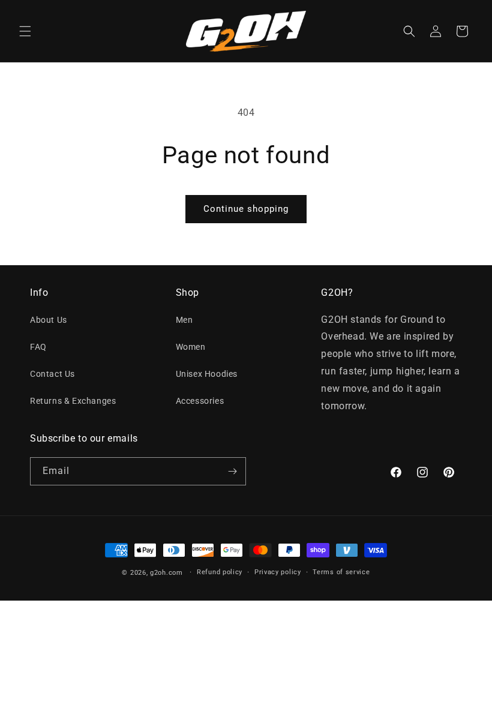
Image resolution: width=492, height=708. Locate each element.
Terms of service (341, 572)
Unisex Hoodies (207, 374)
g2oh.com (166, 573)
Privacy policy (277, 572)
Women (191, 347)
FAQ (38, 347)
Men (184, 320)
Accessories (200, 401)
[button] (25, 31)
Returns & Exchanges (73, 401)
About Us (48, 320)
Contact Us (52, 374)
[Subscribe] (232, 471)
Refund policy (219, 572)
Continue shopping (246, 208)
